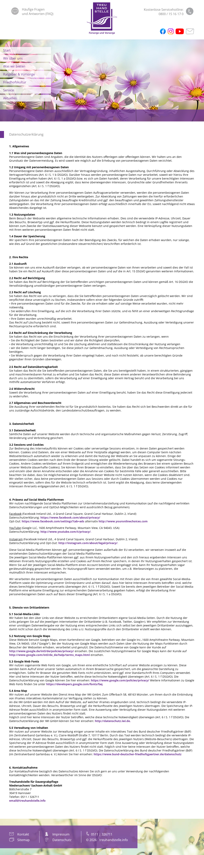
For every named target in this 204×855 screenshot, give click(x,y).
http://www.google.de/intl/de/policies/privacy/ (41, 651)
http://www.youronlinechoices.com (123, 521)
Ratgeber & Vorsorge (19, 74)
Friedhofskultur (14, 82)
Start (7, 50)
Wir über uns (13, 58)
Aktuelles (10, 98)
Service (8, 90)
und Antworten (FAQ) (37, 14)
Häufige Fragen (33, 9)
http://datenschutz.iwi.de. (113, 721)
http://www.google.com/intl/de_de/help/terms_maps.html (49, 655)
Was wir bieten (14, 66)
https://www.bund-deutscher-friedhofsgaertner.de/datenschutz (137, 754)
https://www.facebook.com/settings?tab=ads (53, 521)
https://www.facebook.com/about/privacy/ (70, 517)
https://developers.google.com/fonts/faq (74, 684)
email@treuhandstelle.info (27, 800)
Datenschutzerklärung (26, 134)
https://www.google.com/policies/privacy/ (120, 680)
